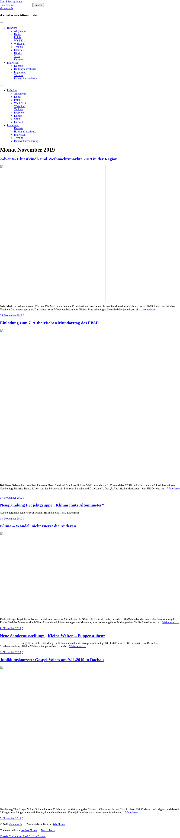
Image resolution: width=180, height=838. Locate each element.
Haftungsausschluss (25, 68)
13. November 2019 (11, 518)
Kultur (17, 34)
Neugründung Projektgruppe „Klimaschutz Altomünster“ (52, 505)
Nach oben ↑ (48, 830)
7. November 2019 (10, 652)
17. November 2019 (11, 497)
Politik (17, 37)
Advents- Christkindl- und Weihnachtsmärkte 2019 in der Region (58, 159)
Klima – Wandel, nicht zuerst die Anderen (38, 526)
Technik (18, 46)
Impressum (13, 62)
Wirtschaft (19, 43)
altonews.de (6, 8)
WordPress (59, 824)
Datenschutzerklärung (26, 78)
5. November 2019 (10, 818)
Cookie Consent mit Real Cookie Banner (23, 836)
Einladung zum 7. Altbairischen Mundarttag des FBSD (49, 323)
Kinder (18, 53)
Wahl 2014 (20, 40)
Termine (18, 75)
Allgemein (20, 31)
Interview (19, 49)
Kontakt (18, 65)
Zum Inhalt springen (11, 1)
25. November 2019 (11, 315)
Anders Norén (29, 830)
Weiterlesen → (151, 309)
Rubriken (12, 27)
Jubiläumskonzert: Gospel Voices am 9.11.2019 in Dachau (52, 659)
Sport (17, 56)
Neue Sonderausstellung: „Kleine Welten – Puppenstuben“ (52, 636)
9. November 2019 (10, 628)
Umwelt (18, 59)
